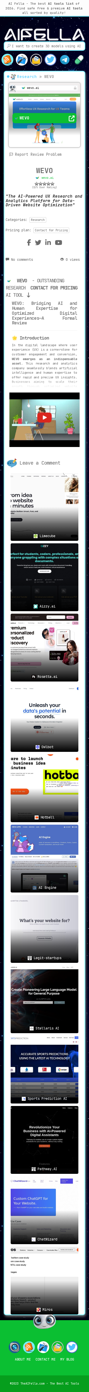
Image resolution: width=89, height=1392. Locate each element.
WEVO (44, 170)
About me (23, 1359)
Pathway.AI (46, 1169)
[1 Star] (37, 184)
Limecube (46, 536)
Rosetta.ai (46, 676)
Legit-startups (46, 958)
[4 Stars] (48, 184)
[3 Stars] (44, 184)
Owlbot (46, 747)
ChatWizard (46, 1239)
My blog (67, 1359)
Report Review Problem (38, 154)
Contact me (45, 1359)
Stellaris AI (46, 1028)
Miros (46, 1309)
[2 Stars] (41, 184)
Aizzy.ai (46, 606)
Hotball (46, 817)
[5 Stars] (52, 184)
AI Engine (46, 887)
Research (27, 76)
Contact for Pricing (51, 230)
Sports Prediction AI (46, 1098)
